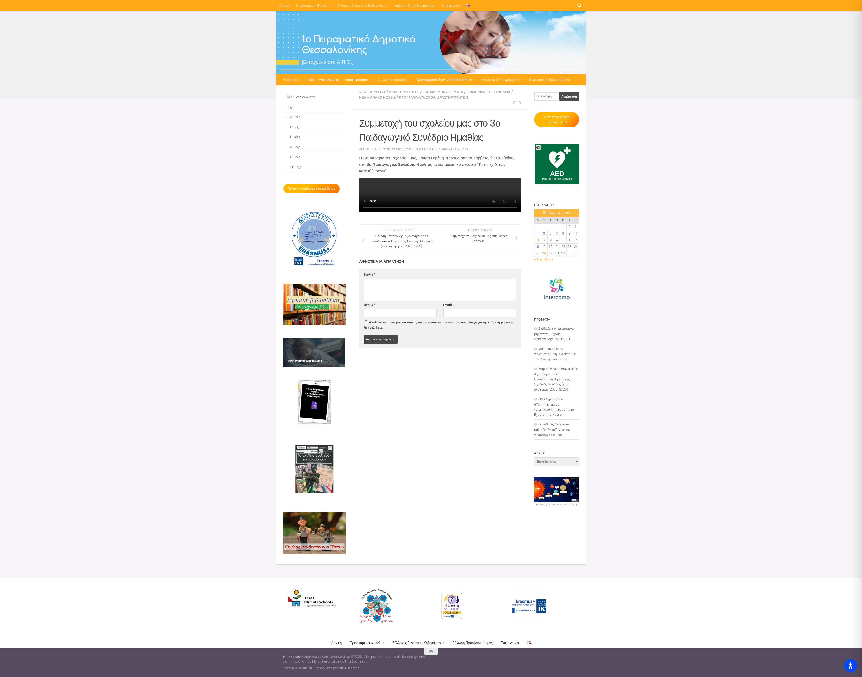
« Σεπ (538, 259)
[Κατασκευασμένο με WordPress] (310, 668)
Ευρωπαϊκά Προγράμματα (549, 79)
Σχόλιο (369, 275)
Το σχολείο (290, 79)
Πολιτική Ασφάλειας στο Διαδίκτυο (311, 188)
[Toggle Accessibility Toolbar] (851, 666)
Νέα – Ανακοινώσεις (323, 79)
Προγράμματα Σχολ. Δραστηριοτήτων (444, 79)
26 (544, 253)
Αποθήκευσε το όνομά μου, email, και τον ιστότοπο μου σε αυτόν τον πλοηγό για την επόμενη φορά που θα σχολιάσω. (439, 325)
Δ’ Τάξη (295, 147)
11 (538, 240)
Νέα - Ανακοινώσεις (377, 97)
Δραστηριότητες (356, 79)
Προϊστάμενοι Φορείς (311, 5)
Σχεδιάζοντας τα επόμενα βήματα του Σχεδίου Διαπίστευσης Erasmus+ (554, 333)
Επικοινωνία (450, 5)
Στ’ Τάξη (295, 167)
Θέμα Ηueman (349, 668)
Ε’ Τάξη (295, 157)
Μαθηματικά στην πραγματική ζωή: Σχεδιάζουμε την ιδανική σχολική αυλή (555, 353)
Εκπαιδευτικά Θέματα (442, 92)
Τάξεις (291, 107)
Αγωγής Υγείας (372, 92)
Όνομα (369, 305)
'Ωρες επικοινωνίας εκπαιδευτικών (556, 119)
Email (448, 305)
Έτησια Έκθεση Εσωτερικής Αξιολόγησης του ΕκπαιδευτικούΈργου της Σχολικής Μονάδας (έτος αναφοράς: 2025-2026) (556, 378)
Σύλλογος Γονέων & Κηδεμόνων (361, 5)
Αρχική (284, 5)
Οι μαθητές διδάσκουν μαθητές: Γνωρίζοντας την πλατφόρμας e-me (552, 429)
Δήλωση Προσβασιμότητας (415, 5)
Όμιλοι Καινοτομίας (392, 79)
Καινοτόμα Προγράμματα (501, 79)
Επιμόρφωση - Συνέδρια (488, 92)
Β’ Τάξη (295, 127)
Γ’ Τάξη (295, 137)
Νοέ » (549, 259)
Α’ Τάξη (295, 117)
